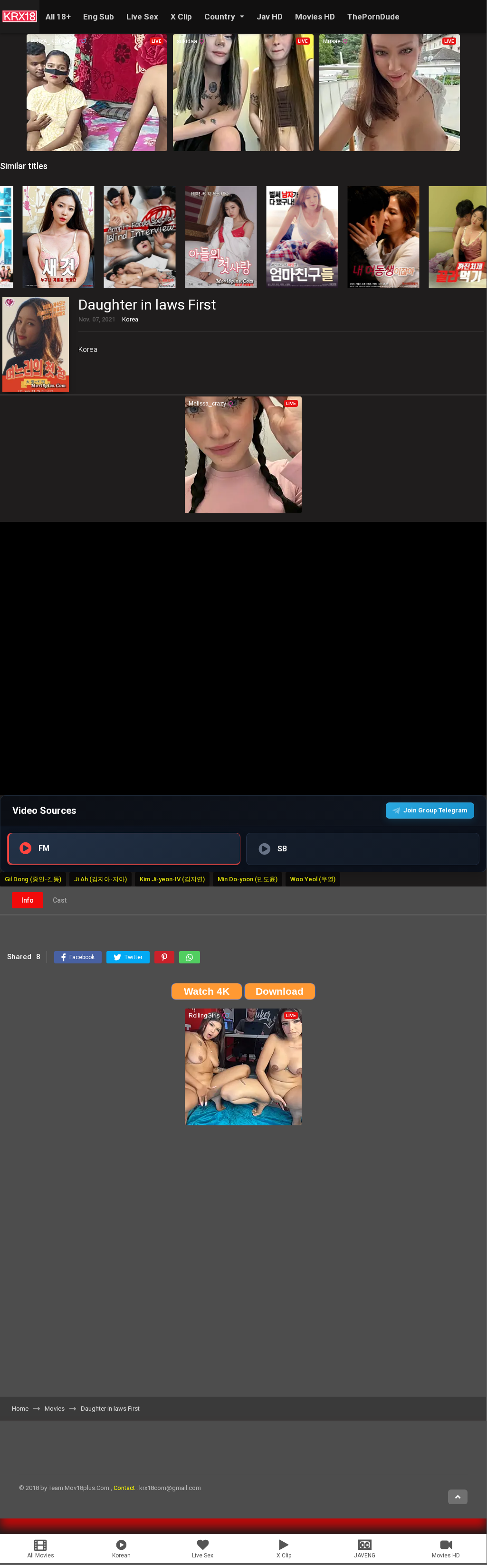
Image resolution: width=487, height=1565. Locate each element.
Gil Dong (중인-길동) (33, 879)
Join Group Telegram (435, 810)
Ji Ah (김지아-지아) (100, 879)
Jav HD (270, 16)
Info (27, 900)
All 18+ (58, 16)
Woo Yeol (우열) (312, 879)
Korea (87, 349)
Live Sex (142, 16)
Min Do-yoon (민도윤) (247, 879)
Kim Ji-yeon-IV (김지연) (172, 879)
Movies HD (315, 16)
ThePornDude (373, 16)
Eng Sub (98, 16)
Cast (60, 900)
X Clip (181, 16)
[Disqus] (243, 1264)
